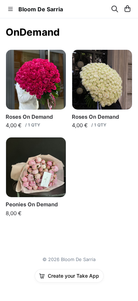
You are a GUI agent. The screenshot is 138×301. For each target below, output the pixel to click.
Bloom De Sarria (40, 9)
